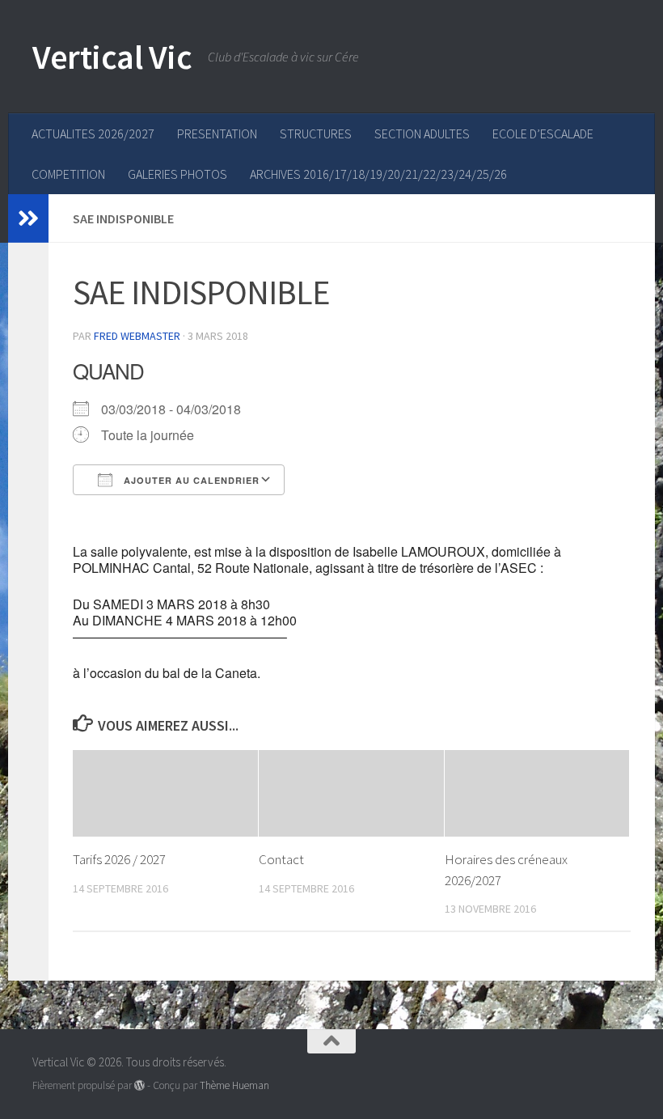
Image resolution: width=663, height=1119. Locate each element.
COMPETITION (68, 174)
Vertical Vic (112, 57)
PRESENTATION (217, 133)
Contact (281, 859)
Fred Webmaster (137, 335)
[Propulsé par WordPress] (139, 1085)
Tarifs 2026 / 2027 (119, 859)
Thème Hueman (234, 1085)
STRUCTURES (316, 133)
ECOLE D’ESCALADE (542, 133)
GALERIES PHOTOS (177, 174)
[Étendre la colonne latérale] (28, 218)
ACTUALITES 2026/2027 (93, 133)
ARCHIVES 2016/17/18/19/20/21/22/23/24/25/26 (378, 174)
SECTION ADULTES (422, 133)
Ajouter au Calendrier (190, 480)
